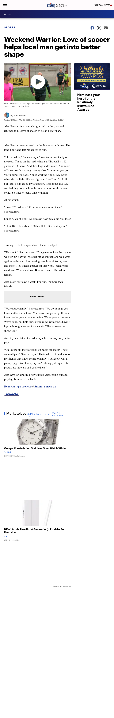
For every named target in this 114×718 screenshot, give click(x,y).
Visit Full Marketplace (57, 414)
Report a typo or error (17, 386)
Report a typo (12, 393)
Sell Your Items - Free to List (38, 415)
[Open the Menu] (5, 5)
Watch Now (102, 5)
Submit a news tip (45, 386)
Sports (9, 27)
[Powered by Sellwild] (67, 586)
